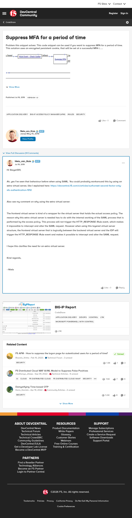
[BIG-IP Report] (27, 318)
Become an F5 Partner (31, 468)
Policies (40, 501)
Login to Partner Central (30, 471)
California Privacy (64, 501)
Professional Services (101, 431)
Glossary (66, 434)
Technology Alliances (31, 465)
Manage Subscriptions (101, 428)
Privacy (50, 501)
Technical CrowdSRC (31, 437)
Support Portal (101, 440)
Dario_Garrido (22, 390)
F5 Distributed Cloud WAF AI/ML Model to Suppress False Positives (51, 370)
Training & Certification (66, 446)
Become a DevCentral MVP (30, 449)
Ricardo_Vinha (22, 358)
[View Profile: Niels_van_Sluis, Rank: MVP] (12, 135)
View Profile (27, 139)
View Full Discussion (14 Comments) (22, 153)
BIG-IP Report (65, 307)
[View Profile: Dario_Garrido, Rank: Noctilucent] (10, 389)
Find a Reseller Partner (31, 462)
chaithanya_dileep (24, 374)
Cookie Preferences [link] (66, 506)
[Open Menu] (127, 22)
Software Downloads (101, 437)
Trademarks (29, 501)
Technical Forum (30, 431)
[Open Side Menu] (4, 13)
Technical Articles (31, 434)
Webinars (66, 440)
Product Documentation (66, 428)
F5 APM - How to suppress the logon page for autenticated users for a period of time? (61, 353)
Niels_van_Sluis (27, 131)
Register (113, 13)
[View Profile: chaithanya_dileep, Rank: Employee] (10, 373)
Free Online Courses (66, 443)
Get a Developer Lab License (30, 446)
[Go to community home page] (23, 13)
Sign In (124, 13)
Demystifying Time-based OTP (31, 387)
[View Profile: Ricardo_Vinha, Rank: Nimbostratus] (10, 356)
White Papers (66, 431)
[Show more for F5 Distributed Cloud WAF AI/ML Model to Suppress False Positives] (95, 379)
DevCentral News (31, 428)
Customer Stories (66, 437)
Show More (14, 87)
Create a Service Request (101, 434)
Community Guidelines (31, 440)
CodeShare (11, 22)
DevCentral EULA (31, 443)
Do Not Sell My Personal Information (92, 501)
